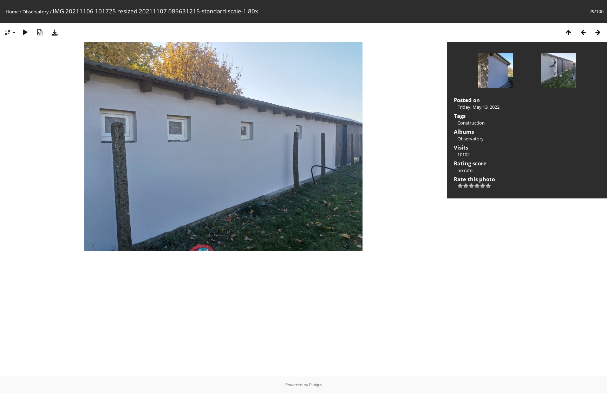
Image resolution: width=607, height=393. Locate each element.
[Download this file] (54, 32)
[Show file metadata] (39, 32)
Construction (471, 123)
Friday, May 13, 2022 (478, 107)
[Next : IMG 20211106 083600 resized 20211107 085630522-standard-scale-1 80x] (597, 32)
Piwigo (315, 385)
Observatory (35, 11)
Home (12, 11)
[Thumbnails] (568, 32)
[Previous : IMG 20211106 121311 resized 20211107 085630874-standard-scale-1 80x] (583, 32)
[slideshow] (25, 32)
